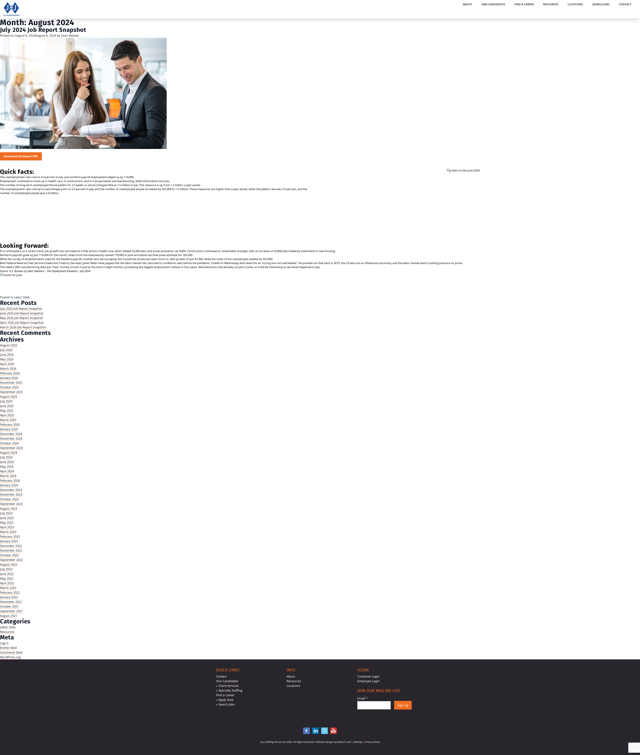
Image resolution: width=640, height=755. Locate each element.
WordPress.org (10, 657)
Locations (575, 4)
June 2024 (7, 462)
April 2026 (7, 364)
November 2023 (11, 494)
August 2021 (8, 616)
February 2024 (10, 480)
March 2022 (8, 588)
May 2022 (6, 578)
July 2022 (6, 569)
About (467, 4)
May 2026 (6, 359)
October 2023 (9, 499)
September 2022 (11, 560)
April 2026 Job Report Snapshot (22, 323)
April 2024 (7, 471)
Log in (4, 643)
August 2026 (8, 345)
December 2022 (11, 546)
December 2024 (11, 434)
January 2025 (9, 429)
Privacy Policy (372, 742)
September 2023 (11, 504)
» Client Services (227, 686)
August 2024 (8, 452)
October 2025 (9, 387)
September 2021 (11, 611)
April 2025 (7, 415)
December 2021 (11, 602)
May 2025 (6, 410)
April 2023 (7, 527)
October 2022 (9, 555)
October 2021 (9, 606)
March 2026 (8, 369)
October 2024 (9, 443)
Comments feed (11, 652)
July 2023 (6, 513)
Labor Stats (22, 297)
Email (362, 698)
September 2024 (11, 448)
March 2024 (8, 476)
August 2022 (8, 564)
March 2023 (8, 532)
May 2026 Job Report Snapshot (21, 318)
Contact (625, 4)
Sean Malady (70, 35)
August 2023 (8, 508)
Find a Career (524, 4)
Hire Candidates (493, 4)
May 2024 (6, 466)
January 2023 (9, 541)
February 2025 (10, 424)
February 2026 (10, 373)
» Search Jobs (225, 704)
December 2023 (11, 490)
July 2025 (6, 401)
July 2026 (6, 350)
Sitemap (357, 742)
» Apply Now (225, 700)
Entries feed (8, 648)
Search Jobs (601, 4)
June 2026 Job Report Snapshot (21, 313)
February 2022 (10, 592)
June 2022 (7, 574)
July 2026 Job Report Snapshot (21, 309)
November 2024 (11, 438)
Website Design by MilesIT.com (333, 742)
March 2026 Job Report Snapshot (23, 327)
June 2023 (7, 518)
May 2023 (6, 522)
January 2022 (9, 597)
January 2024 (9, 485)
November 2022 (11, 550)
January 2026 (9, 378)
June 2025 (7, 406)
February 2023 (10, 536)
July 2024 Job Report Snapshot (43, 29)
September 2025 (11, 392)
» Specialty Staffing (229, 690)
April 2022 (7, 583)
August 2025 (8, 396)
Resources (550, 4)
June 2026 (7, 355)
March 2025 (8, 420)
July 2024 (6, 457)
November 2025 (11, 382)
